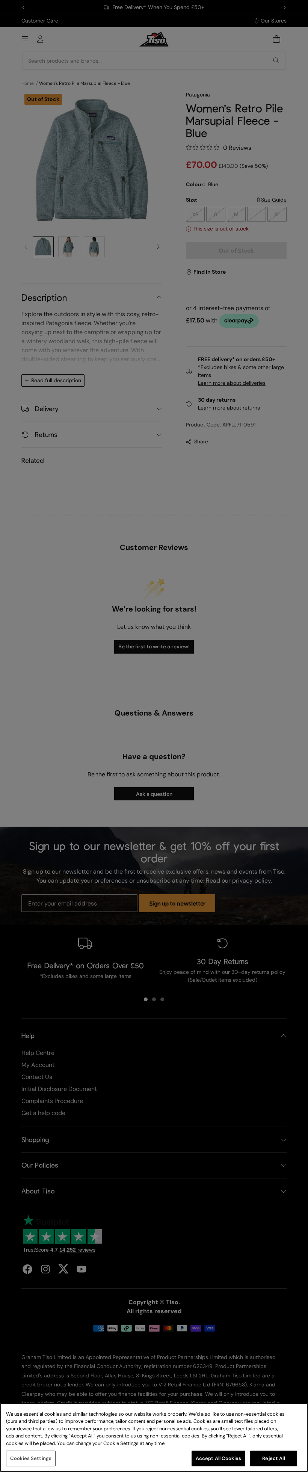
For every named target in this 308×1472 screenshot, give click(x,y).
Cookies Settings (30, 1458)
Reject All (273, 1458)
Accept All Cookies (218, 1458)
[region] (154, 1437)
